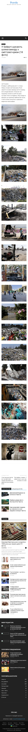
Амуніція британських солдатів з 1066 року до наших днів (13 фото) (13, 544)
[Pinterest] (9, 60)
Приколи (15, 723)
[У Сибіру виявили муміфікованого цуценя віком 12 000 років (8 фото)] (5, 588)
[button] (2, 38)
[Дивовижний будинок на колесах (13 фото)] (5, 494)
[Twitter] (6, 60)
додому (3, 41)
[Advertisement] (14, 21)
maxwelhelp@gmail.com (19, 719)
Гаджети (17, 724)
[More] (16, 60)
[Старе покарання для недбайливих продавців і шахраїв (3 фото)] (5, 654)
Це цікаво (10, 723)
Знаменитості (11, 724)
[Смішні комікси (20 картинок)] (5, 669)
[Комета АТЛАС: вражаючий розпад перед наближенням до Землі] (5, 635)
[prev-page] (2, 514)
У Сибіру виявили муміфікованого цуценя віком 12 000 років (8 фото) (17, 588)
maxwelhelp (3, 547)
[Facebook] (2, 60)
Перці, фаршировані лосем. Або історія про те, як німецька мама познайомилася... (18, 603)
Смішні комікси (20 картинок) (17, 667)
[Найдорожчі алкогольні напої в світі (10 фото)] (5, 662)
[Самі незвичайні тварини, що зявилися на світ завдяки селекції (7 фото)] (5, 509)
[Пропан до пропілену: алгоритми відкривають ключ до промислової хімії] (5, 627)
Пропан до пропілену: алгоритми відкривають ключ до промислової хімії (18, 627)
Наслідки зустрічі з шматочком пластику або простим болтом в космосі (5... (18, 581)
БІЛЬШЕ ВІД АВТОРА (17, 489)
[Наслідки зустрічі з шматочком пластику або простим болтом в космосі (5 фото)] (5, 581)
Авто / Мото (21, 723)
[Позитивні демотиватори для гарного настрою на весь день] (5, 596)
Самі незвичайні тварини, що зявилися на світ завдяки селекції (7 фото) (18, 508)
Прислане (4, 724)
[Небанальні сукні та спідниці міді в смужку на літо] (5, 559)
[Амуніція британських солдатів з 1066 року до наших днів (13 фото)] (14, 531)
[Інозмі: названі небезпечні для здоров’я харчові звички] (5, 566)
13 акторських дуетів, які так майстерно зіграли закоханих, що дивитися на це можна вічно (7, 480)
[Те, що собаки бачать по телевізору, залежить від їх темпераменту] (5, 610)
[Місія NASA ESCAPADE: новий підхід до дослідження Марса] (5, 643)
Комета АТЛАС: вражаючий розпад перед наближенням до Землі (18, 635)
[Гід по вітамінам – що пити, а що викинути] (5, 573)
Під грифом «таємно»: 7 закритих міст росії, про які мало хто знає (20, 479)
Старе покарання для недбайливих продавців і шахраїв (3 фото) (16, 654)
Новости (8, 41)
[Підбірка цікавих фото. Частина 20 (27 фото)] (5, 501)
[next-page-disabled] (5, 514)
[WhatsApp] (13, 60)
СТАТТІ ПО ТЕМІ (6, 489)
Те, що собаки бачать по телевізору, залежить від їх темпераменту (17, 610)
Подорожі (23, 724)
